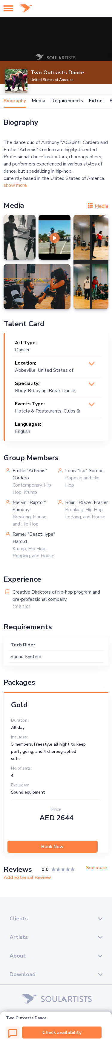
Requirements (67, 101)
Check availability (62, 1032)
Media (38, 101)
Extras (96, 101)
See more (96, 868)
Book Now (52, 846)
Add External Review (27, 878)
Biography (15, 101)
